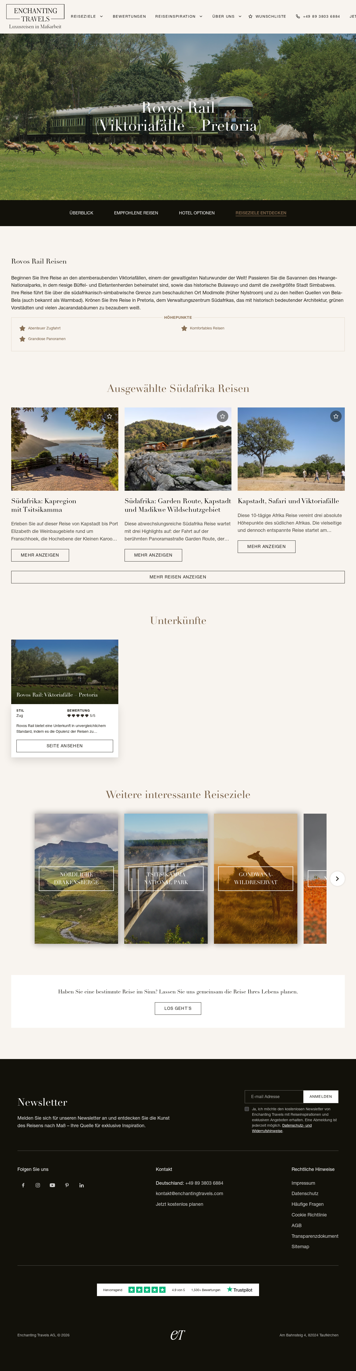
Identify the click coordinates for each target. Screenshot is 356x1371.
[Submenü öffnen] (101, 16)
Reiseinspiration (175, 16)
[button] (109, 416)
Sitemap (300, 1246)
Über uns (223, 16)
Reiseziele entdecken (261, 212)
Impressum (303, 1183)
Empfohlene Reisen (136, 212)
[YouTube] (52, 1185)
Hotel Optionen (197, 212)
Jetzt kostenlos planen (179, 1204)
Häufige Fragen (308, 1204)
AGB (297, 1225)
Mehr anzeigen (40, 555)
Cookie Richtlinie (309, 1215)
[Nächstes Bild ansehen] (337, 878)
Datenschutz (305, 1193)
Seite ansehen (65, 745)
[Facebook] (23, 1185)
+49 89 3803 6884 (204, 1183)
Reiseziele (83, 16)
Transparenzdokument (315, 1236)
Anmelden (321, 1096)
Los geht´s (178, 1008)
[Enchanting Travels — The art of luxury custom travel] (35, 16)
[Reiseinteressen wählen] (67, 1185)
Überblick (81, 212)
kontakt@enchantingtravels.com (189, 1193)
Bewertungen (129, 16)
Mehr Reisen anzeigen (178, 576)
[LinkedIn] (81, 1185)
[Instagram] (38, 1185)
